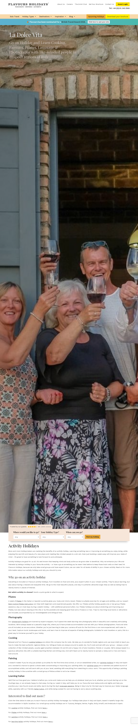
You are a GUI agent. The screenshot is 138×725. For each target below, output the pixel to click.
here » (44, 708)
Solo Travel (14, 17)
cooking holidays (35, 642)
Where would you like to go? (26, 532)
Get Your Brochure (96, 4)
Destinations (44, 17)
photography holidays (20, 622)
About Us (61, 4)
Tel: (119, 8)
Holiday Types (28, 17)
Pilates (19, 601)
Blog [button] (71, 17)
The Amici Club (81, 4)
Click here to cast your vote (99, 22)
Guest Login (123, 4)
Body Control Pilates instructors (20, 604)
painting (14, 717)
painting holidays (106, 663)
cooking (14, 708)
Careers (70, 4)
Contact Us (109, 4)
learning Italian (17, 721)
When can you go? (74, 532)
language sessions (67, 686)
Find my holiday (92, 537)
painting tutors (92, 666)
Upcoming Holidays (96, 17)
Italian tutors (39, 689)
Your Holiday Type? (50, 532)
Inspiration (59, 17)
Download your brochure (117, 17)
